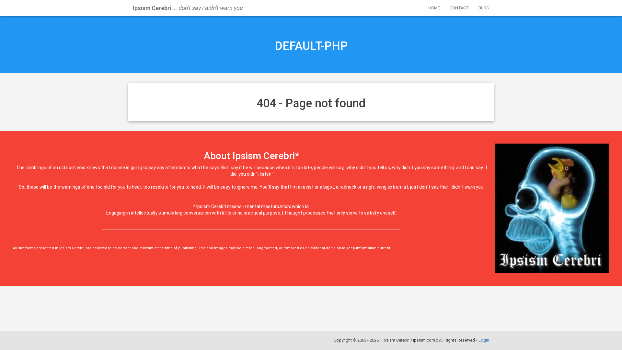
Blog (483, 8)
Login (483, 340)
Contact (459, 8)
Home (434, 8)
